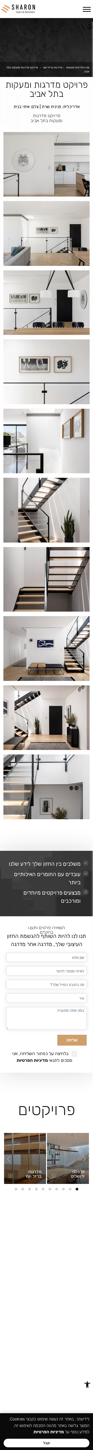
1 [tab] (77, 1189)
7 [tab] (36, 1189)
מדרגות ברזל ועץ (52, 67)
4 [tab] (56, 1189)
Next (9, 1159)
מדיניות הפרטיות (32, 1060)
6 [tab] (43, 1189)
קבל (46, 1443)
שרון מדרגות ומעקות (77, 67)
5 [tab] (50, 1189)
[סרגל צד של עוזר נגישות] (87, 1384)
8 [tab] (29, 1189)
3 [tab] (63, 1189)
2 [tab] (70, 1189)
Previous (84, 1159)
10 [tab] (16, 1189)
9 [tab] (23, 1189)
